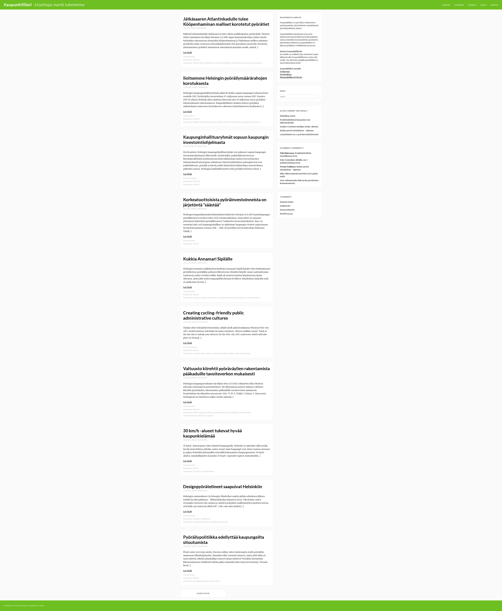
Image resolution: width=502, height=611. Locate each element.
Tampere (472, 5)
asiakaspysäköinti (200, 522)
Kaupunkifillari (18, 4)
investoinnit (235, 122)
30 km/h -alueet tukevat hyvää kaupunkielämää (212, 433)
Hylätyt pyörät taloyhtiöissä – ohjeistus (297, 131)
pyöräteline (213, 522)
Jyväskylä (459, 5)
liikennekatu (236, 63)
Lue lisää (187, 52)
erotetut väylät (199, 297)
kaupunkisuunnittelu (225, 297)
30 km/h (196, 471)
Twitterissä (285, 71)
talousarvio (255, 122)
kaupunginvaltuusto (206, 412)
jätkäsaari (210, 63)
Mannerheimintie (222, 412)
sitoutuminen (214, 581)
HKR (195, 412)
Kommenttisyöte (287, 210)
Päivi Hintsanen (287, 153)
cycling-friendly (219, 353)
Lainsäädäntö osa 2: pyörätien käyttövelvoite (299, 134)
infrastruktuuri (199, 63)
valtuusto (209, 416)
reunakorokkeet (253, 297)
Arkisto (494, 5)
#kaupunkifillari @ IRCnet (291, 77)
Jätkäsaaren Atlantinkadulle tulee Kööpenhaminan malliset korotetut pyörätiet (226, 21)
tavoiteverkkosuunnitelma (194, 416)
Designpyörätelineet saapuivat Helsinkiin (222, 486)
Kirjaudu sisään (286, 202)
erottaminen (211, 297)
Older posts (203, 593)
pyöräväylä (245, 122)
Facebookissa (286, 74)
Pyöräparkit (205, 519)
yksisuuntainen (255, 63)
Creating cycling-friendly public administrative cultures (213, 315)
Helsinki (446, 5)
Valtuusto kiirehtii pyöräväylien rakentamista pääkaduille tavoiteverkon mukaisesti (226, 371)
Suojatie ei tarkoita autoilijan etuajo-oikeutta (299, 127)
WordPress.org (286, 214)
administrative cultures (202, 353)
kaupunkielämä (207, 471)
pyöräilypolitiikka (200, 581)
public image (245, 353)
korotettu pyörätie (223, 63)
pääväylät (234, 412)
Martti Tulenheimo (199, 28)
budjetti (196, 122)
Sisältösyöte (285, 206)
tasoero (246, 63)
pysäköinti (223, 522)
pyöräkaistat (240, 297)
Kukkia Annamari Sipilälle (207, 258)
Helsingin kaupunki (208, 122)
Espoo (484, 5)
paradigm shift (233, 353)
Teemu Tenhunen (288, 167)
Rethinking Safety (287, 116)
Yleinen (196, 244)
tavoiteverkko (245, 412)
